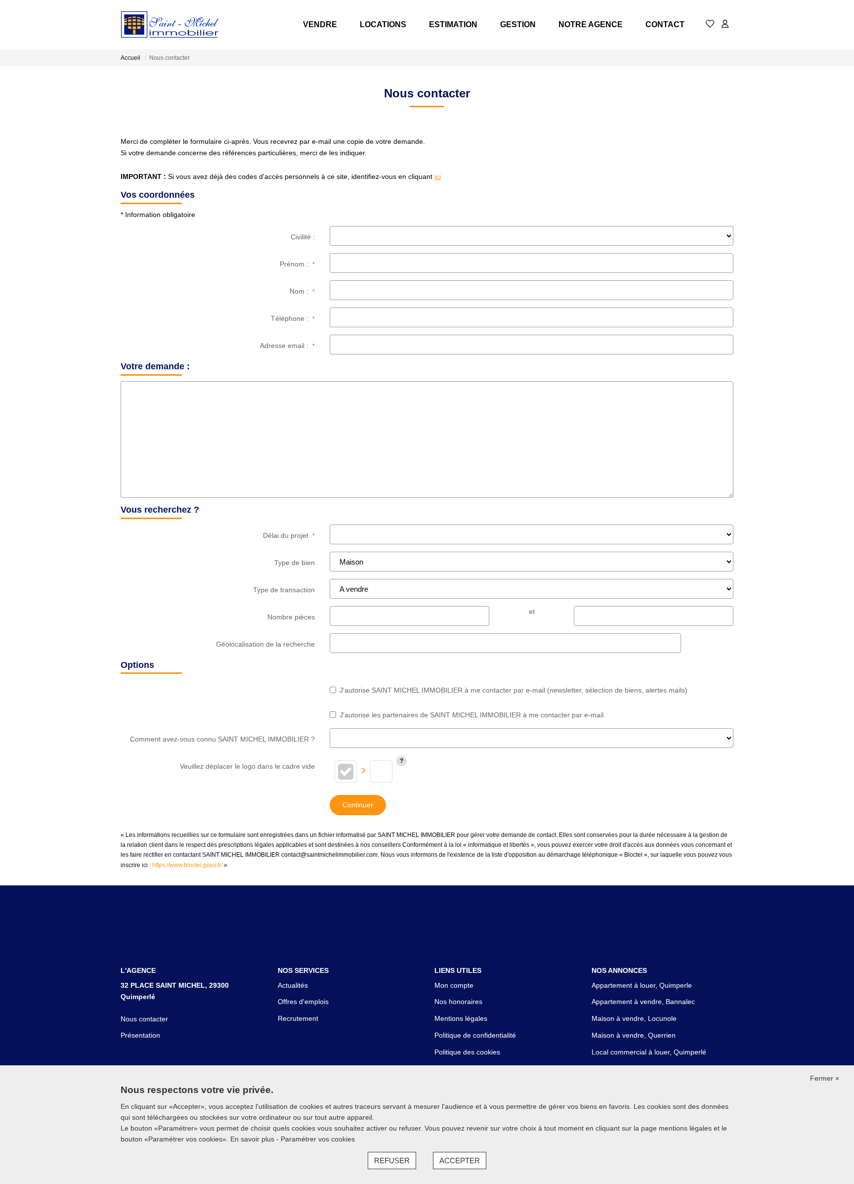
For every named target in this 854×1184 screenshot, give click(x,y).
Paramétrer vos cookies (318, 1139)
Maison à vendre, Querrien (634, 1035)
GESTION (518, 24)
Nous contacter (144, 1019)
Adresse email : (287, 346)
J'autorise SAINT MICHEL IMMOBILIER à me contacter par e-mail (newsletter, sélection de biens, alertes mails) (513, 690)
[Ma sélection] (710, 24)
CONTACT (664, 24)
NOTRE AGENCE (590, 24)
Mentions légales (460, 1018)
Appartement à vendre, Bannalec (643, 1002)
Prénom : (297, 264)
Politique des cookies (467, 1052)
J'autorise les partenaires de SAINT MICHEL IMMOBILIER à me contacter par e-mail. (472, 715)
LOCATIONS (383, 24)
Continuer (357, 805)
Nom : (302, 291)
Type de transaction (284, 590)
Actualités (293, 985)
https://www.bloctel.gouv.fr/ (187, 865)
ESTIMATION (453, 24)
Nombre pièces (291, 617)
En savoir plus (253, 1139)
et (532, 611)
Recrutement (298, 1018)
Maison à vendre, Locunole (634, 1018)
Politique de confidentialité (475, 1035)
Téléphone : (293, 318)
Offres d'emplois (303, 1002)
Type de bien (294, 563)
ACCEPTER (459, 1160)
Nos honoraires (458, 1002)
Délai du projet (289, 535)
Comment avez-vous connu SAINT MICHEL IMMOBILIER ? (222, 739)
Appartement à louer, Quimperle (642, 985)
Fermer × (824, 1078)
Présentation (140, 1035)
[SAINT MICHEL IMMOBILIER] (170, 24)
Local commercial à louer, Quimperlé (649, 1052)
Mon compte (453, 985)
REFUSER (392, 1160)
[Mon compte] (725, 24)
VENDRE (320, 24)
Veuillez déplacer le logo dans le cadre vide (247, 766)
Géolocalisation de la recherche (265, 644)
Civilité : (303, 237)
